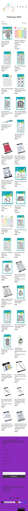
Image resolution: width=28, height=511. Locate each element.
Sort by (3, 21)
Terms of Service (6, 460)
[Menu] (25, 6)
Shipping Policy (6, 457)
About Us (5, 464)
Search (4, 446)
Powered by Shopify (20, 506)
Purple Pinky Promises (11, 506)
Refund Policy (6, 453)
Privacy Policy (6, 450)
